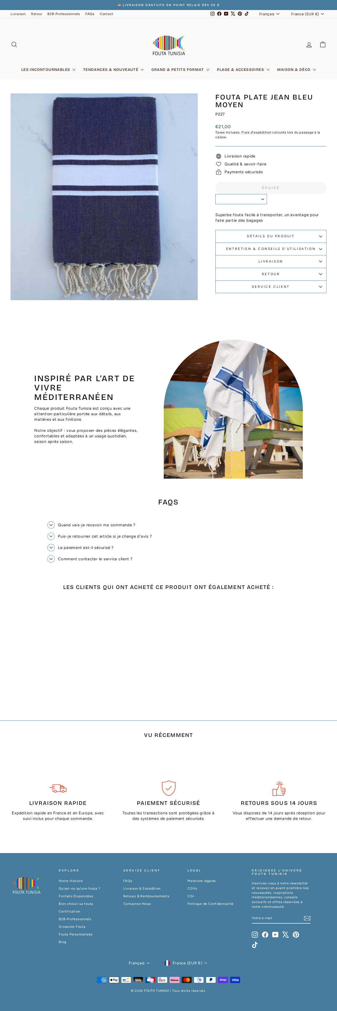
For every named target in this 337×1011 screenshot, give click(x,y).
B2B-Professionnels (63, 14)
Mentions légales (201, 881)
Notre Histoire (71, 881)
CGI (190, 896)
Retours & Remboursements (146, 896)
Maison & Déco (294, 69)
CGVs (192, 888)
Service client (271, 287)
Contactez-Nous (137, 904)
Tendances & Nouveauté (111, 69)
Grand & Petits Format (178, 69)
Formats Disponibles (76, 896)
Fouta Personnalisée (75, 934)
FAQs (90, 14)
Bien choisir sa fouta (76, 904)
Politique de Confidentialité (210, 904)
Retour (36, 14)
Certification (69, 911)
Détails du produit (271, 236)
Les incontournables (46, 69)
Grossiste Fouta (72, 927)
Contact (106, 14)
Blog (62, 942)
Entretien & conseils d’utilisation (271, 249)
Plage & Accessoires (241, 69)
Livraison (18, 14)
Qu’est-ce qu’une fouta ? (79, 888)
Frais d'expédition (256, 132)
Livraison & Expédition (142, 888)
